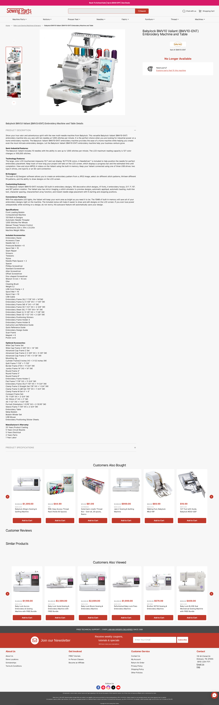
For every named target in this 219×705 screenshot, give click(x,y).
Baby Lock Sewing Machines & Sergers (27, 25)
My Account (136, 659)
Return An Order (137, 663)
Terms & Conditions (14, 666)
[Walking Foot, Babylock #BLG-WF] (159, 496)
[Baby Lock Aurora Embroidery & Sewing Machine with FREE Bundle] (27, 593)
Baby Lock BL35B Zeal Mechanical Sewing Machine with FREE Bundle (191, 608)
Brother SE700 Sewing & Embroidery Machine (157, 607)
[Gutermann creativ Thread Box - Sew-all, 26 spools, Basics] (93, 496)
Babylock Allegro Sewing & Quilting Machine (26, 510)
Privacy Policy (136, 666)
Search (143, 11)
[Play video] (131, 41)
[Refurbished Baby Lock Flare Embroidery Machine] (126, 593)
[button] (206, 11)
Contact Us (135, 656)
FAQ (198, 667)
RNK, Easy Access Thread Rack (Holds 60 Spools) (58, 510)
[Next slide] (14, 103)
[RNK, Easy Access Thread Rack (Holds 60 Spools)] (60, 496)
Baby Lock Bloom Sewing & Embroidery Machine (92, 607)
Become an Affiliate (76, 663)
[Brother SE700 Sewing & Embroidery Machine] (159, 593)
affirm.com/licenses (128, 699)
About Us (9, 656)
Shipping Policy (137, 669)
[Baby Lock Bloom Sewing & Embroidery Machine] (93, 593)
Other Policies (137, 673)
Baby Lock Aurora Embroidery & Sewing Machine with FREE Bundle (26, 608)
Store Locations (12, 659)
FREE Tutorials (74, 656)
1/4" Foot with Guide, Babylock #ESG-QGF (188, 510)
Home (8, 25)
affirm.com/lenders (121, 697)
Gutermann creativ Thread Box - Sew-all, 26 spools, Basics (91, 511)
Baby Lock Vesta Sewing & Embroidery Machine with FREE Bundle (58, 608)
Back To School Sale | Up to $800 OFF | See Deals (109, 3)
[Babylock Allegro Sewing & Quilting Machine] (27, 496)
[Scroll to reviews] (178, 39)
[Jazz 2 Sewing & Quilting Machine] (126, 496)
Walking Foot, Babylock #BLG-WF (156, 510)
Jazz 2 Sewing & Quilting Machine (124, 510)
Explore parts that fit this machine (171, 70)
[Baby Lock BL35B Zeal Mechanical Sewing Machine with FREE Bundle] (192, 593)
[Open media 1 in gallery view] (131, 34)
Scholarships (11, 663)
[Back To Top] (215, 701)
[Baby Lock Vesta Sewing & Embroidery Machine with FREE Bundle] (60, 593)
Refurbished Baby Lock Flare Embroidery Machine (125, 607)
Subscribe (182, 640)
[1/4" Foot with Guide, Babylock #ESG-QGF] (192, 496)
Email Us (200, 664)
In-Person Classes (76, 659)
